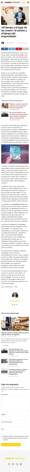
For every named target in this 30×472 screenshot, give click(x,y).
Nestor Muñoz (10, 43)
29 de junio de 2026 (15, 109)
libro (15, 286)
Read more (5, 345)
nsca (4, 336)
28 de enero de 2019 (22, 43)
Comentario (5, 394)
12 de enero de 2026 (15, 119)
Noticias (5, 329)
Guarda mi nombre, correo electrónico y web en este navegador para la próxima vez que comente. (15, 438)
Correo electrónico (7, 422)
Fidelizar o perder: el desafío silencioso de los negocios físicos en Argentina (19, 105)
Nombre (4, 414)
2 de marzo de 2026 (14, 366)
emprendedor (20, 55)
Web (2, 429)
